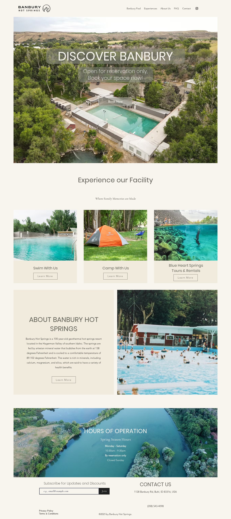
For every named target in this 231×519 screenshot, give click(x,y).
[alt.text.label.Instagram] (197, 8)
